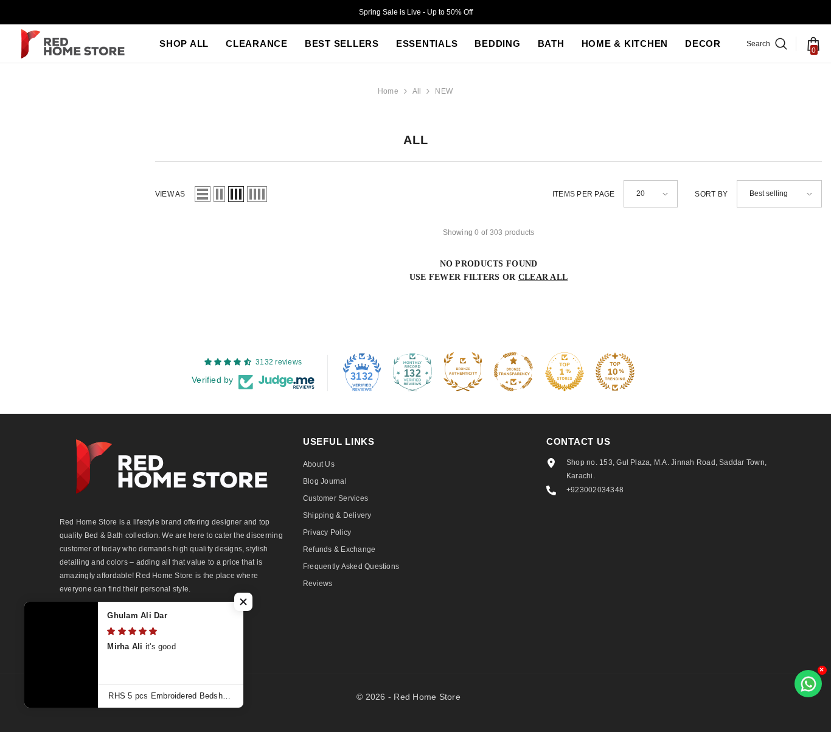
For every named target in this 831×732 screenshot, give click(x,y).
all (417, 91)
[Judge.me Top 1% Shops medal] (564, 371)
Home (388, 91)
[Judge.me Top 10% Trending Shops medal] (615, 371)
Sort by (711, 194)
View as (170, 194)
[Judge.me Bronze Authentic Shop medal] (462, 371)
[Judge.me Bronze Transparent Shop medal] (513, 371)
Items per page (583, 194)
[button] (202, 194)
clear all (543, 277)
